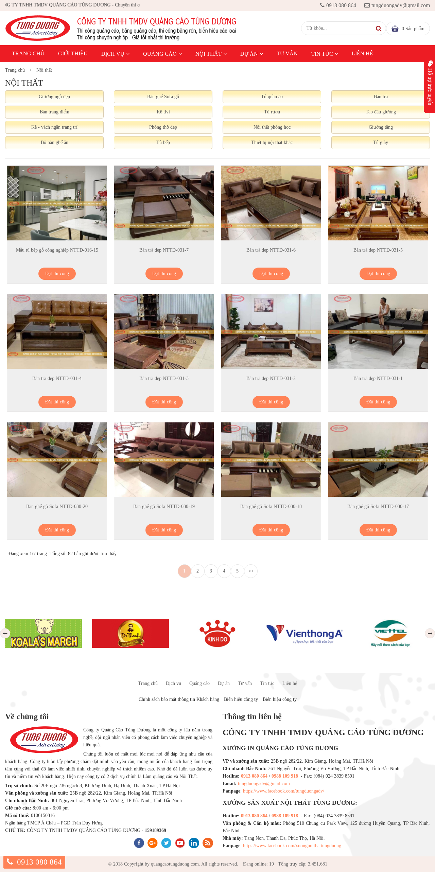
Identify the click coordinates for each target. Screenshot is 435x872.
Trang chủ (28, 53)
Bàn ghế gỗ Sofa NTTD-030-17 (378, 506)
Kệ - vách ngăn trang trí (54, 127)
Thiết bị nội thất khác (272, 142)
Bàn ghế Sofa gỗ (163, 96)
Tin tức (322, 54)
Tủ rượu (272, 111)
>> (251, 571)
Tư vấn (287, 53)
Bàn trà (381, 96)
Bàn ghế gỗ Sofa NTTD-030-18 (271, 506)
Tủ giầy (380, 142)
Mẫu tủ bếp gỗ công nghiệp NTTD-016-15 (57, 250)
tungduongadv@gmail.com (400, 5)
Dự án (249, 54)
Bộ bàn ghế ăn (54, 142)
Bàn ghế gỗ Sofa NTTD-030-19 (164, 506)
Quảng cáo (160, 54)
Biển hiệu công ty (241, 699)
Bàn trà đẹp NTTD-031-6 (271, 250)
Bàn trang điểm (54, 111)
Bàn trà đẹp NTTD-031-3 (164, 378)
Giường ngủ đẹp (54, 96)
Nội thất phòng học (272, 127)
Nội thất (208, 54)
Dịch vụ (112, 54)
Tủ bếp (163, 142)
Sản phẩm (413, 29)
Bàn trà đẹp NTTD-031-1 (378, 378)
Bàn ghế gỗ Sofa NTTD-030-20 (57, 506)
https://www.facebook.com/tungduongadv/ (283, 791)
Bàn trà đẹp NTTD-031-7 (164, 250)
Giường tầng (381, 127)
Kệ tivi (163, 111)
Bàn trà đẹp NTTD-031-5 (378, 250)
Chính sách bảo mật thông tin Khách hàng (179, 699)
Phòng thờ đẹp (163, 127)
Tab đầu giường (381, 111)
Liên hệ (362, 53)
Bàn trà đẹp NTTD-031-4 (57, 378)
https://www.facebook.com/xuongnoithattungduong (292, 845)
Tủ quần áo (272, 96)
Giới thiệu (73, 53)
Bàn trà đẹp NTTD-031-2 (271, 378)
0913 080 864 (341, 5)
